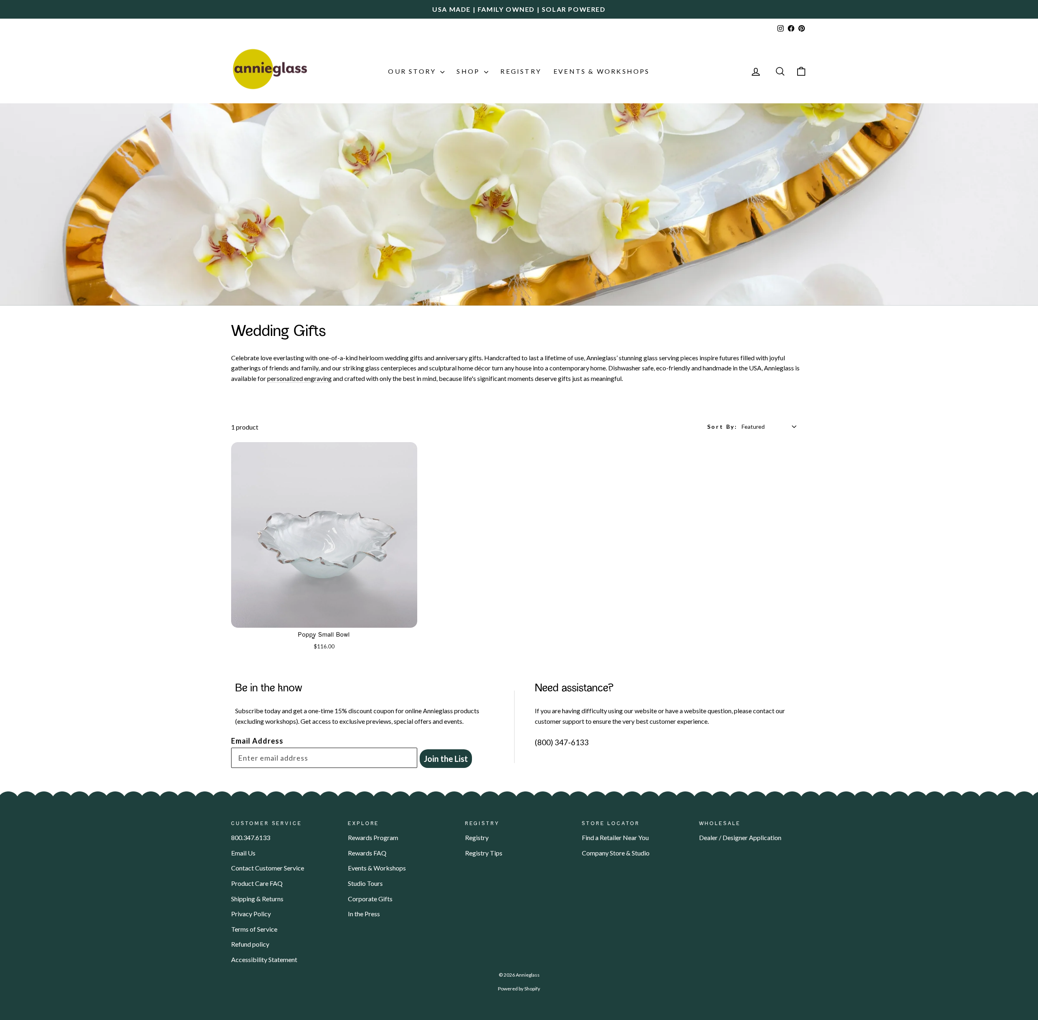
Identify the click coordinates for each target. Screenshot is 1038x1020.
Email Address (257, 740)
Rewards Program (373, 837)
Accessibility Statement (264, 959)
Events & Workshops (601, 71)
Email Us (243, 853)
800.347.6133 (250, 837)
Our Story (413, 71)
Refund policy (250, 944)
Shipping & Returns (257, 898)
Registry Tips (483, 853)
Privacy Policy (251, 913)
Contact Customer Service (267, 868)
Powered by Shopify (519, 989)
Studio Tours (365, 883)
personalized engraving (299, 378)
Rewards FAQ (367, 853)
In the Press (364, 913)
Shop (469, 71)
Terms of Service (254, 929)
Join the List (446, 758)
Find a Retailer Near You (615, 837)
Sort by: (722, 426)
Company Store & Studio (616, 853)
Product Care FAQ (257, 883)
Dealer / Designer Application (740, 837)
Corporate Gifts (370, 898)
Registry (520, 71)
